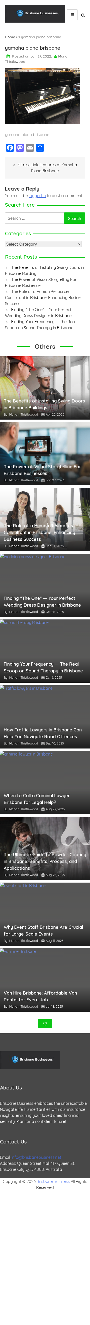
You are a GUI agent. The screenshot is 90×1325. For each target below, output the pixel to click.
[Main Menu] (72, 14)
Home (10, 37)
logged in (37, 195)
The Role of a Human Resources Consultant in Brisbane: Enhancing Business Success (44, 297)
